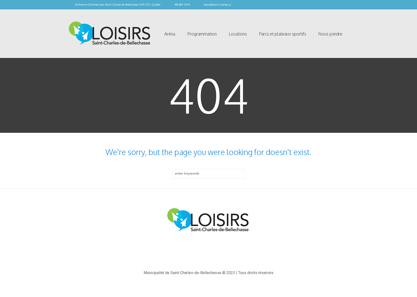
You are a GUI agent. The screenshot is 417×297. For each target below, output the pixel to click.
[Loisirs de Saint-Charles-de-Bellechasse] (208, 220)
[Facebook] (346, 4)
